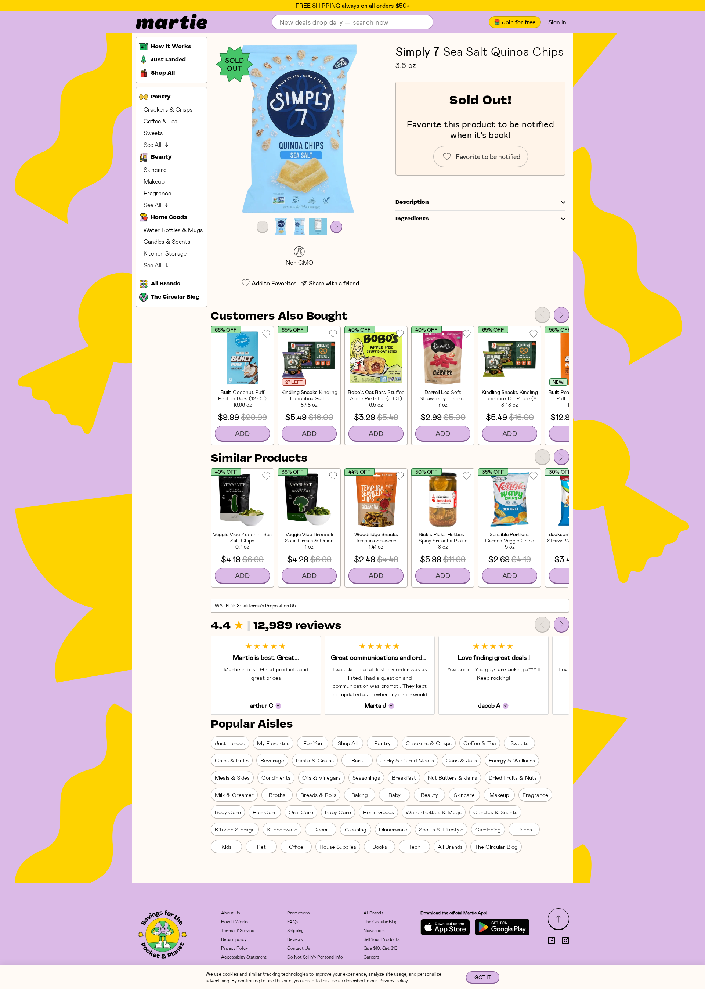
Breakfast (404, 777)
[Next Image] (336, 226)
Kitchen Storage (165, 253)
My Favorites (273, 743)
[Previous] (542, 314)
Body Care (228, 812)
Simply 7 (417, 51)
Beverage (272, 760)
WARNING (226, 606)
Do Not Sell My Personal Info (315, 956)
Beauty (429, 794)
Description (412, 202)
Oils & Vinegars (321, 777)
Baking (359, 794)
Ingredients (412, 219)
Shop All (348, 743)
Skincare (155, 169)
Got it (482, 977)
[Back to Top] (558, 919)
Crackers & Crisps (168, 109)
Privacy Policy (234, 947)
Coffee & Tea (160, 121)
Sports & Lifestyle (441, 829)
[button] (299, 129)
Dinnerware (393, 829)
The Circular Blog (496, 846)
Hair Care (265, 812)
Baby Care (338, 812)
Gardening (488, 829)
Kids (226, 846)
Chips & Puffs (232, 760)
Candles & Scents (167, 241)
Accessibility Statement (244, 956)
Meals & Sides (232, 777)
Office (296, 846)
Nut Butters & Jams (452, 777)
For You (312, 743)
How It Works (235, 921)
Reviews (295, 939)
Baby (394, 794)
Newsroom (374, 930)
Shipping (295, 930)
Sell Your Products (382, 939)
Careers (371, 956)
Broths (277, 794)
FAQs (293, 921)
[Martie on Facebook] (551, 940)
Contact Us (298, 947)
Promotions (298, 912)
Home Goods (378, 812)
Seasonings (366, 777)
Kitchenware (282, 829)
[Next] (561, 314)
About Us (230, 912)
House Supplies (337, 846)
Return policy (233, 939)
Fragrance (157, 193)
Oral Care (301, 812)
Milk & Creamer (234, 794)
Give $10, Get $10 (381, 947)
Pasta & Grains (315, 760)
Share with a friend (334, 282)
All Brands (450, 846)
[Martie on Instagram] (565, 940)
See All (152, 144)
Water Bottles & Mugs (173, 229)
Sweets (153, 132)
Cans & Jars (461, 760)
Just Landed (230, 743)
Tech (414, 846)
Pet (261, 846)
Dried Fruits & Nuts (513, 777)
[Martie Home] (165, 22)
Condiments (275, 777)
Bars (357, 760)
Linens (524, 829)
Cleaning (355, 829)
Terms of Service (237, 930)
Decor (320, 829)
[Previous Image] (262, 226)
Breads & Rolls (318, 794)
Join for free (518, 21)
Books (379, 846)
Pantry (382, 743)
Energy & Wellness (512, 760)
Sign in (557, 21)
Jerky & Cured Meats (407, 760)
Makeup (154, 181)
